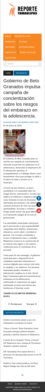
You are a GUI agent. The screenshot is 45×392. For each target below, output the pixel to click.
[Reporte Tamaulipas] (22, 10)
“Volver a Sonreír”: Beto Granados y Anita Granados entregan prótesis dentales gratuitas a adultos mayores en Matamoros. (21, 331)
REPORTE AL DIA (22, 36)
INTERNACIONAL (27, 47)
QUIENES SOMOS (21, 384)
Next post (30, 304)
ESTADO (23, 42)
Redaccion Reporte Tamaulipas (25, 122)
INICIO (8, 36)
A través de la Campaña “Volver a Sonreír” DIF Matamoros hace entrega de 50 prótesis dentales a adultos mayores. (22, 343)
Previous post (16, 304)
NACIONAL (10, 47)
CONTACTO (33, 384)
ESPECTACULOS (28, 53)
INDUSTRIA (10, 58)
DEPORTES (10, 53)
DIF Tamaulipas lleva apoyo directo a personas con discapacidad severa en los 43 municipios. (22, 355)
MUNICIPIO (10, 42)
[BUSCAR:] (22, 64)
